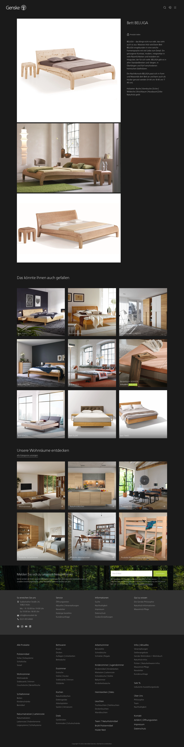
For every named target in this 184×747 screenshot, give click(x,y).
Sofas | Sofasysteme (25, 658)
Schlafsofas (21, 661)
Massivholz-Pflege (141, 609)
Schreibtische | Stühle (104, 676)
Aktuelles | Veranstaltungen (67, 605)
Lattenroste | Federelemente (28, 721)
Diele (58, 715)
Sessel (19, 665)
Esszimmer (61, 668)
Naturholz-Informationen (144, 605)
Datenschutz (100, 613)
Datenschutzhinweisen (145, 584)
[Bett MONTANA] (92, 312)
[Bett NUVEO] (92, 363)
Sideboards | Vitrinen (25, 681)
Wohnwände (22, 678)
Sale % (137, 683)
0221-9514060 (26, 619)
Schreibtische (100, 652)
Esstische (59, 672)
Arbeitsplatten (62, 703)
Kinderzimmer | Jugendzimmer (109, 665)
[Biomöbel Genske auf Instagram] (22, 627)
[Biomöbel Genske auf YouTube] (26, 627)
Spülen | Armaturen (64, 707)
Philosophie (139, 700)
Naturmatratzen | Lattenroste (30, 714)
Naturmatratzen (23, 718)
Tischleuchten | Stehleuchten (107, 705)
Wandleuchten (101, 712)
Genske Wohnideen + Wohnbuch (148, 656)
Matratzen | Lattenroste (105, 672)
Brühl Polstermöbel (104, 725)
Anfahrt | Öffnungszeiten (145, 720)
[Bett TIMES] (143, 414)
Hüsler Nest (100, 730)
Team (136, 703)
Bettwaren (61, 645)
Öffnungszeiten (62, 602)
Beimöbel (21, 705)
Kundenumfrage (63, 617)
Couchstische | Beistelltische (28, 685)
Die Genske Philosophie (144, 602)
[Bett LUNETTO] (41, 363)
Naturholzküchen (63, 696)
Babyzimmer (100, 680)
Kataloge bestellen (64, 613)
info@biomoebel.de (28, 615)
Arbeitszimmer (102, 645)
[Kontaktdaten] (169, 7)
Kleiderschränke (23, 701)
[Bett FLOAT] (92, 414)
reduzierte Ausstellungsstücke (146, 687)
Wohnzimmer (23, 674)
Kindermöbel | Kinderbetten (106, 669)
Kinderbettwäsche (102, 683)
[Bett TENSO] (41, 312)
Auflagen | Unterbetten (65, 656)
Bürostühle (99, 649)
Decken (59, 652)
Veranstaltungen (141, 649)
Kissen (58, 649)
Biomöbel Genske (90, 744)
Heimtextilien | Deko (104, 692)
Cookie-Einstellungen (104, 617)
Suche (97, 602)
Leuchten (99, 701)
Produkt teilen (135, 35)
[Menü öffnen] (175, 7)
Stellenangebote (141, 652)
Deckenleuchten (102, 709)
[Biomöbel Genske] (16, 7)
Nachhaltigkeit (101, 605)
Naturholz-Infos (140, 660)
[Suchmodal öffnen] (164, 7)
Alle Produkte (23, 645)
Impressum (99, 609)
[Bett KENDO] (41, 414)
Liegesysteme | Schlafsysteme (29, 725)
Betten (19, 698)
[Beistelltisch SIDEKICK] (143, 363)
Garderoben (61, 720)
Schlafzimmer (23, 694)
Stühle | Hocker (62, 676)
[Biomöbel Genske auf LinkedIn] (30, 627)
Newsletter (60, 609)
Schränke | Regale (102, 656)
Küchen (59, 692)
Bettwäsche (60, 660)
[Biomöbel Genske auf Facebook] (18, 627)
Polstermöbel (23, 654)
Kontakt (137, 715)
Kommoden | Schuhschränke (68, 723)
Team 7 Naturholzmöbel (106, 721)
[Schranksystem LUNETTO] (143, 312)
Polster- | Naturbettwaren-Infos (147, 663)
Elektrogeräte (61, 700)
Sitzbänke (60, 683)
